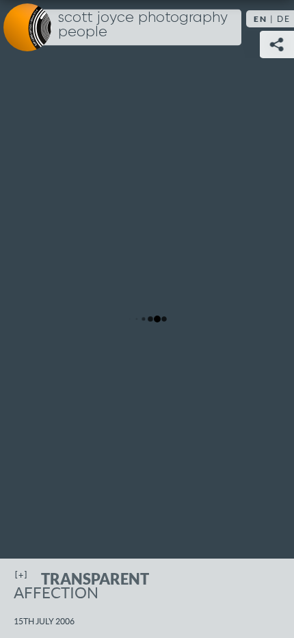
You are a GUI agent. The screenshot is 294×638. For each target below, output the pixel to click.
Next (270, 319)
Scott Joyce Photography (143, 25)
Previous (24, 319)
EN (260, 18)
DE (284, 18)
